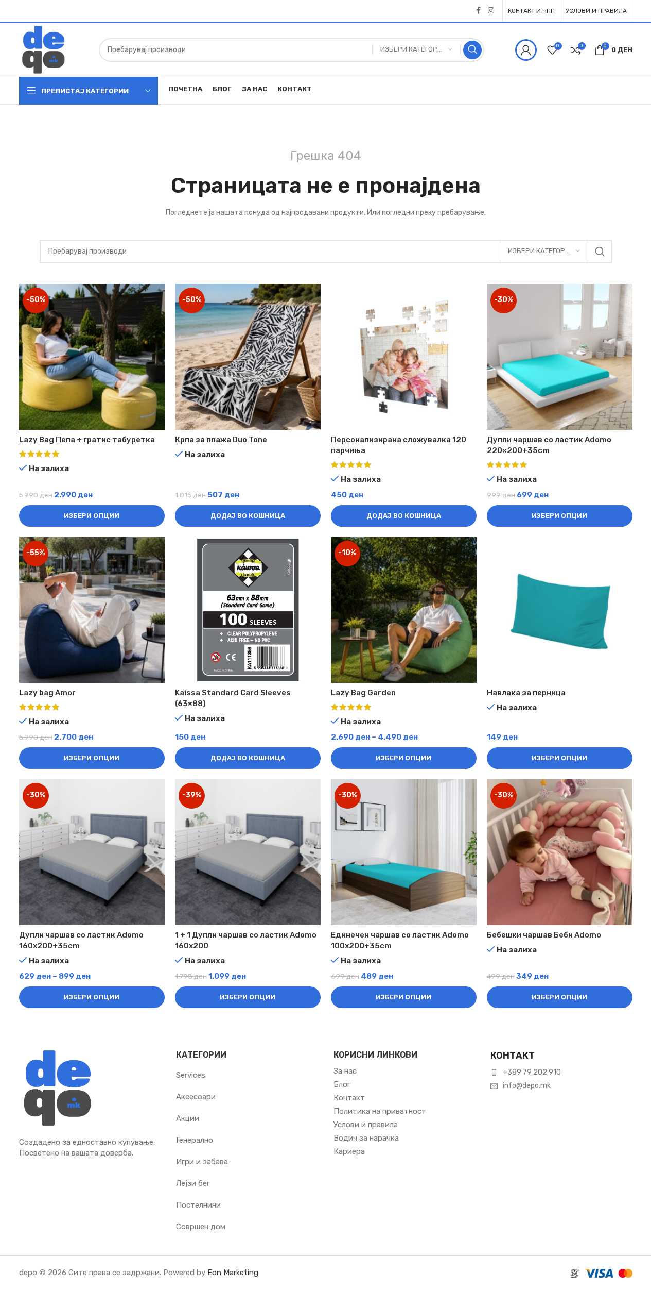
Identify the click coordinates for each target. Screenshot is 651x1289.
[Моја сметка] (526, 50)
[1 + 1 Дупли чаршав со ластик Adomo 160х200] (248, 852)
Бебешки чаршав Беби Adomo (544, 935)
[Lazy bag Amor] (92, 610)
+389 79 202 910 (532, 1072)
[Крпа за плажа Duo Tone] (248, 357)
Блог (341, 1084)
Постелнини (198, 1205)
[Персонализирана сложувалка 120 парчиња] (404, 357)
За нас (345, 1071)
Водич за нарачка (366, 1138)
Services (190, 1075)
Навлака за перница (526, 692)
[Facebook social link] (478, 11)
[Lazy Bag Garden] (404, 610)
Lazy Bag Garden (363, 692)
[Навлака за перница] (559, 610)
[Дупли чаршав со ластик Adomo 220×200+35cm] (559, 357)
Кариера (349, 1151)
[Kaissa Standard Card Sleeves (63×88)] (248, 610)
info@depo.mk (527, 1085)
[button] (248, 516)
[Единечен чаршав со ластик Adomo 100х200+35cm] (404, 852)
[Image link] (57, 1087)
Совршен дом (200, 1226)
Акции (187, 1118)
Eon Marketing (232, 1272)
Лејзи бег (193, 1183)
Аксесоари (196, 1096)
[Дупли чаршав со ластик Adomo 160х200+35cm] (92, 852)
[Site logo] (43, 49)
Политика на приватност (379, 1111)
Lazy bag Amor (47, 692)
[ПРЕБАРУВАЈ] (472, 50)
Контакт (349, 1097)
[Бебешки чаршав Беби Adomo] (559, 852)
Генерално (194, 1140)
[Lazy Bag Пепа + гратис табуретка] (92, 357)
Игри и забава (202, 1161)
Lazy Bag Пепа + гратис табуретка (87, 439)
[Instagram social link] (491, 11)
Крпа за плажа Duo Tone (221, 439)
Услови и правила (365, 1124)
